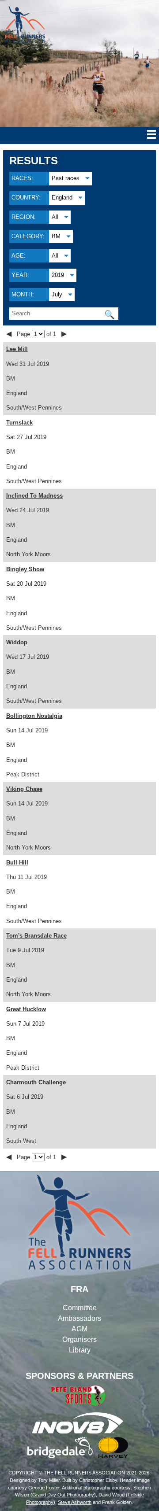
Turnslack (19, 422)
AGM (79, 1329)
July (57, 294)
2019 (58, 275)
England (62, 197)
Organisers (79, 1339)
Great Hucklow (26, 1009)
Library (80, 1350)
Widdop (16, 642)
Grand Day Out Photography (63, 1494)
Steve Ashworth (74, 1502)
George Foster (44, 1487)
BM (56, 236)
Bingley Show (25, 569)
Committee (80, 1308)
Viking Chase (24, 789)
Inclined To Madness (34, 495)
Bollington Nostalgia (34, 716)
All (55, 217)
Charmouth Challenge (36, 1082)
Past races (66, 178)
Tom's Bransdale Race (36, 935)
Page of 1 (37, 334)
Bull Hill (17, 862)
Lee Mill (17, 349)
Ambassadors (79, 1318)
